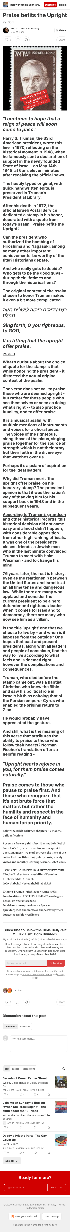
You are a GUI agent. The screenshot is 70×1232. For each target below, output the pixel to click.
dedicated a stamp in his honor (32, 214)
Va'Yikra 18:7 (10, 1144)
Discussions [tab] (28, 1068)
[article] (35, 1086)
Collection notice (35, 1208)
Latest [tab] (15, 1068)
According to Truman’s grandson (34, 514)
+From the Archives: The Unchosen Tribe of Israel (26, 1117)
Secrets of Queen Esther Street (25, 1078)
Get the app (52, 1216)
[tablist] (17, 1026)
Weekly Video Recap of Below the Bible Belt (25, 1084)
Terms (61, 1204)
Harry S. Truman (18, 138)
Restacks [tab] (25, 1026)
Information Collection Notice (37, 974)
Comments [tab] (11, 1026)
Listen (62, 30)
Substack (18, 1224)
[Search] (63, 1068)
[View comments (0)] (18, 39)
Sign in (63, 4)
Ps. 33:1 (9, 354)
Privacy (52, 1204)
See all (9, 1160)
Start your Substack (26, 1216)
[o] (61, 1082)
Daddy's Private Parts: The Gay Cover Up (25, 1137)
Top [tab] (7, 1068)
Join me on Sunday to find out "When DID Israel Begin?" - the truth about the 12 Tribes (24, 1107)
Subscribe (50, 4)
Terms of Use (51, 970)
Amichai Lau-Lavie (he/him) (25, 29)
